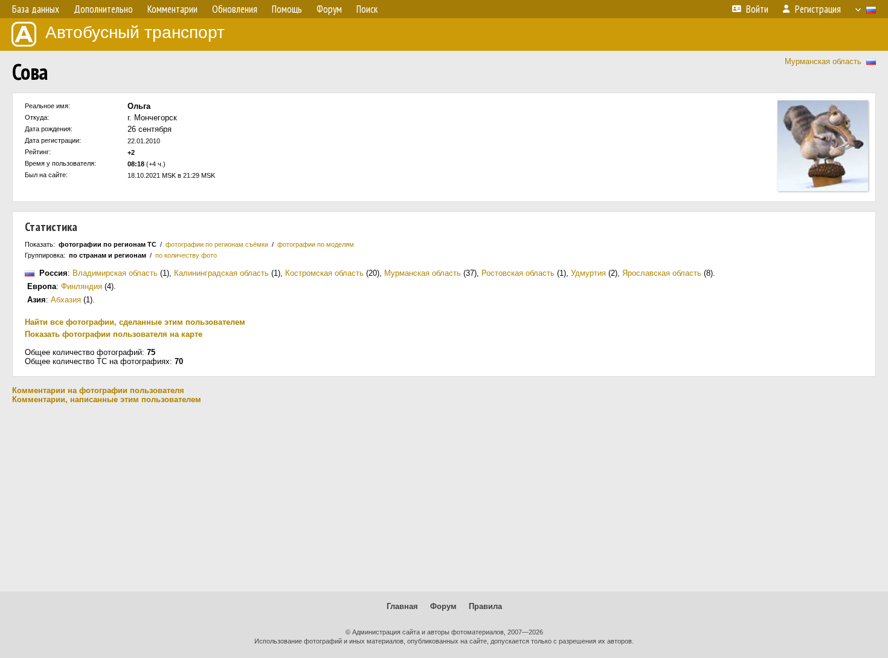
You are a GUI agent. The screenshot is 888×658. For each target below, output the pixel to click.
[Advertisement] (444, 497)
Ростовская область (518, 273)
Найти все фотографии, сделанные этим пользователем (135, 322)
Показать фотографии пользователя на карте (113, 334)
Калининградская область (221, 273)
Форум (443, 606)
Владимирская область (115, 273)
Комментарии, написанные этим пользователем (106, 399)
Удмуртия (588, 273)
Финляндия (81, 286)
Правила (485, 606)
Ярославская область (661, 273)
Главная (402, 606)
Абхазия (66, 299)
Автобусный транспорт (135, 32)
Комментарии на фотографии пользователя (98, 390)
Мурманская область (823, 61)
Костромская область (324, 273)
